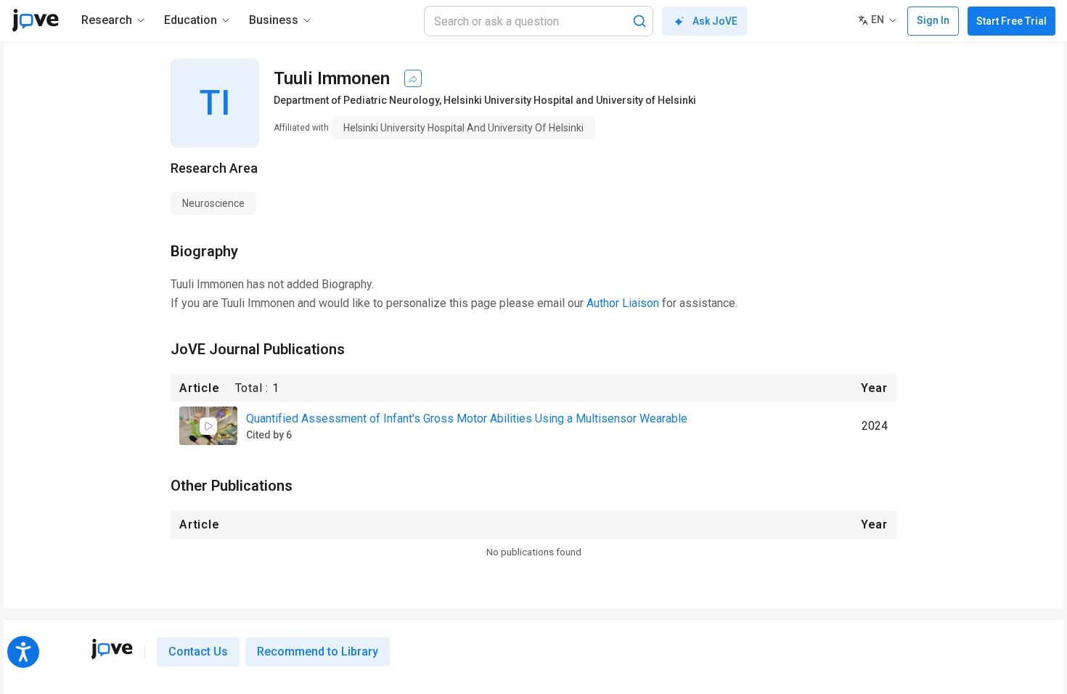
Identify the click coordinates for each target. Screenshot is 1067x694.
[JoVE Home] (35, 20)
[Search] (639, 21)
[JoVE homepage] (112, 649)
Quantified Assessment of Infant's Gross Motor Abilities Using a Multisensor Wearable (466, 418)
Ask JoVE (714, 21)
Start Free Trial (1011, 21)
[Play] (208, 426)
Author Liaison (622, 303)
